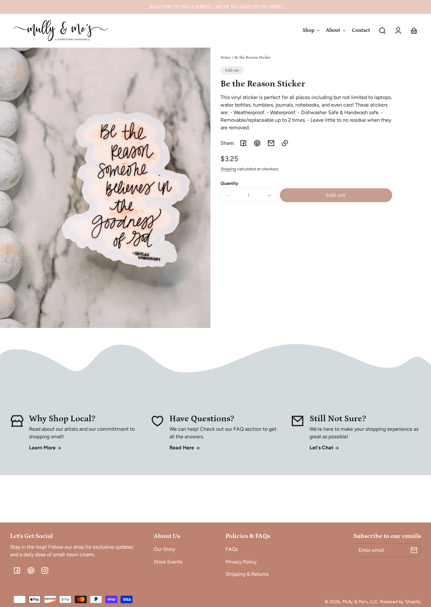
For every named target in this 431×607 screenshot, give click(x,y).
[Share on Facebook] (243, 143)
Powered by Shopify (400, 601)
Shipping (228, 168)
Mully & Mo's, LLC (360, 601)
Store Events (168, 562)
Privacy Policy (241, 562)
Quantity (229, 183)
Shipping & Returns (247, 574)
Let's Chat (322, 448)
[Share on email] (271, 143)
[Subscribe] (414, 550)
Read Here (182, 448)
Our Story (164, 549)
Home (226, 57)
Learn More (43, 448)
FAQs (232, 549)
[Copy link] (285, 143)
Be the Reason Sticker (252, 57)
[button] (382, 31)
